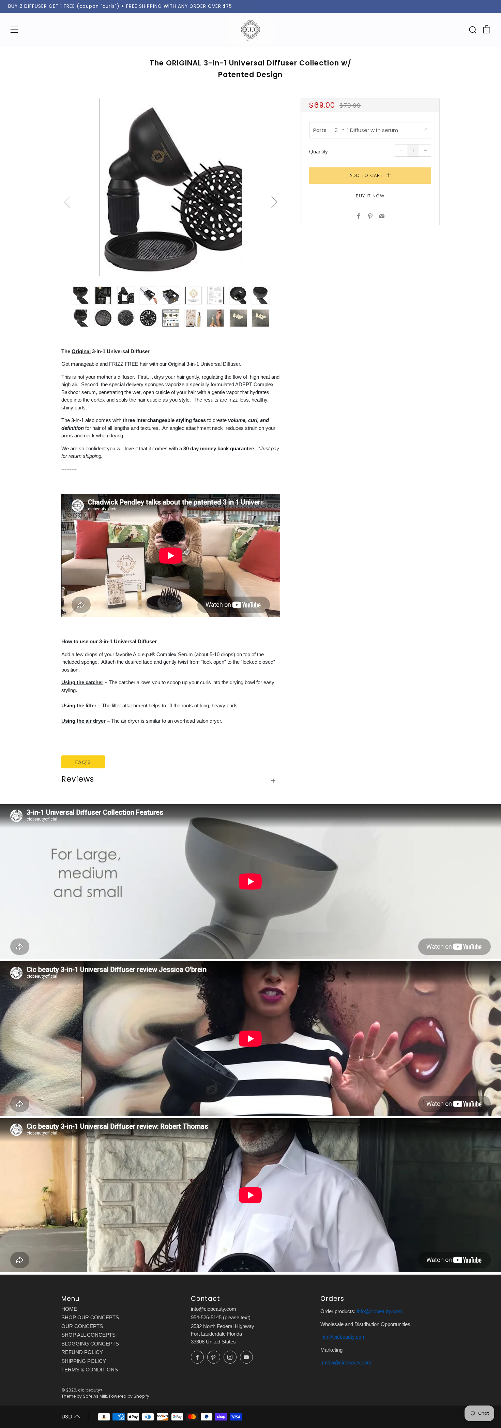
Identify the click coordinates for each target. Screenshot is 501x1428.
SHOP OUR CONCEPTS (90, 1317)
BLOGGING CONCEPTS (90, 1344)
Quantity (318, 151)
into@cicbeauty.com (213, 1309)
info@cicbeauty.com (379, 1311)
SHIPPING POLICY (83, 1361)
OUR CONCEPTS (82, 1326)
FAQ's (83, 762)
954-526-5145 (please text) (220, 1317)
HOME (69, 1309)
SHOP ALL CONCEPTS (88, 1335)
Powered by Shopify (129, 1396)
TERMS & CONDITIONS (89, 1369)
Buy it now (370, 196)
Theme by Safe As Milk (84, 1396)
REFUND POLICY (82, 1352)
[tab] (81, 295)
